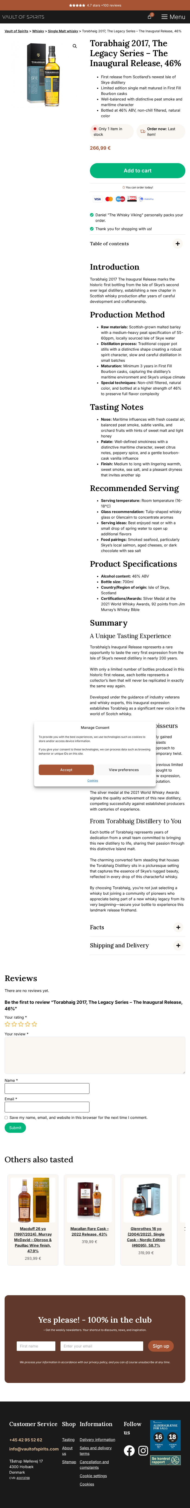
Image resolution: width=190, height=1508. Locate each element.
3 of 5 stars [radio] (21, 1024)
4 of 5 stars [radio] (27, 1024)
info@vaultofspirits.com (34, 1449)
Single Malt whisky (63, 31)
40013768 (23, 1478)
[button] (75, 46)
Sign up (161, 1346)
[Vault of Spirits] (23, 16)
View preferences (124, 770)
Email (11, 1099)
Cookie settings (93, 1475)
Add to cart (138, 171)
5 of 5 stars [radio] (34, 1024)
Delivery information (97, 1439)
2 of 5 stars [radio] (14, 1024)
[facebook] (129, 1450)
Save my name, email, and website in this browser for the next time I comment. (79, 1117)
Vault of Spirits (16, 31)
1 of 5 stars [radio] (7, 1024)
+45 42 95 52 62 (25, 1439)
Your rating (16, 1017)
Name (11, 1080)
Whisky (38, 31)
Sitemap (69, 1462)
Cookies (92, 780)
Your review (16, 1034)
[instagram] (143, 1450)
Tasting (68, 1439)
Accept (66, 770)
